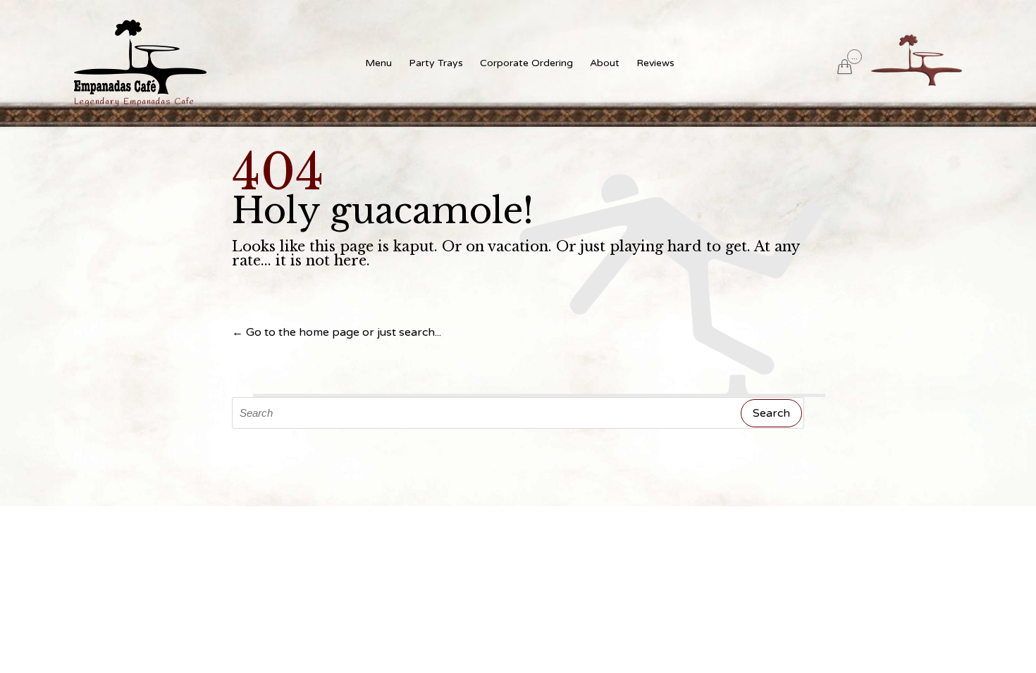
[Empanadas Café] (140, 57)
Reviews (655, 63)
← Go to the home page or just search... (336, 332)
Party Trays (436, 63)
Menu (378, 63)
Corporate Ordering (526, 63)
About (604, 63)
